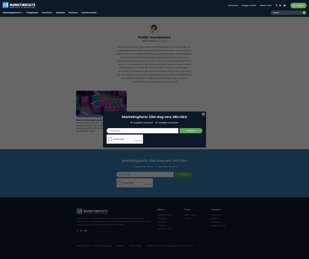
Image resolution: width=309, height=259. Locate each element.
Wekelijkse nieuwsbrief (168, 123)
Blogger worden (249, 5)
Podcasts (73, 12)
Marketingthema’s (12, 12)
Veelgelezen (32, 12)
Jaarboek (60, 12)
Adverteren (233, 5)
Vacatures (47, 12)
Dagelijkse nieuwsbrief (143, 123)
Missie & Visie (265, 5)
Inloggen (299, 5)
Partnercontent (88, 12)
